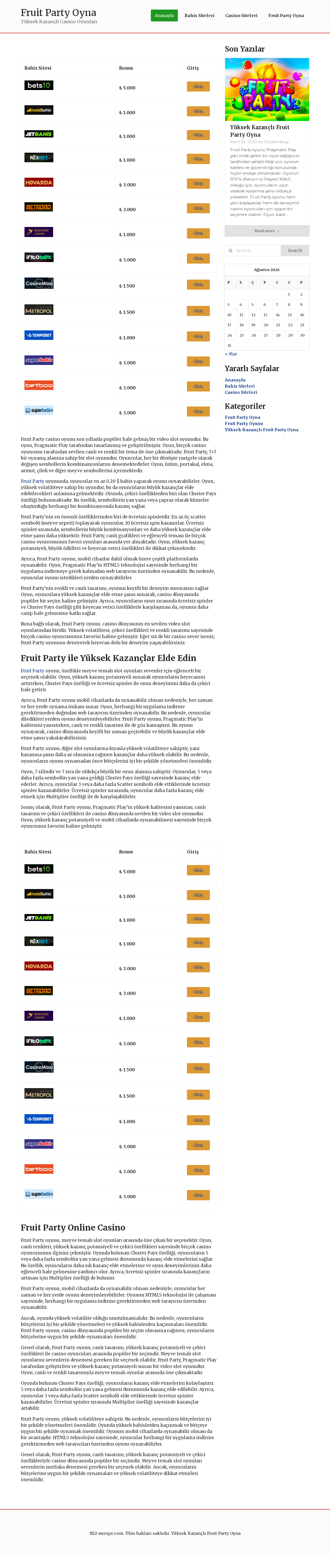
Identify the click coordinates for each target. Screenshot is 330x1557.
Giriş (198, 86)
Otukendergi (276, 142)
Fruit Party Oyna (242, 417)
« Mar (231, 353)
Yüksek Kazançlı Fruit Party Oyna (262, 429)
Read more (264, 231)
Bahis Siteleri (240, 386)
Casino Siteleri (241, 392)
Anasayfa (235, 380)
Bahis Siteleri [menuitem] (199, 15)
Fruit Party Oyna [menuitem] (286, 15)
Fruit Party (32, 481)
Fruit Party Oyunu (244, 423)
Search (295, 250)
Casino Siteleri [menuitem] (241, 15)
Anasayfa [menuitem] (164, 15)
